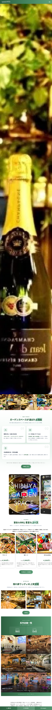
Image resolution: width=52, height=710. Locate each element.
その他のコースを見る (26, 572)
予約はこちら (26, 466)
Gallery (26, 612)
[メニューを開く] (49, 2)
